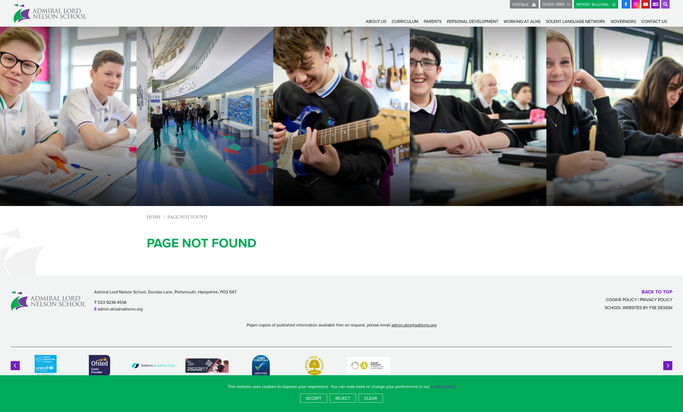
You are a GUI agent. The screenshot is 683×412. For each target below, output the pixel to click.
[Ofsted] (99, 365)
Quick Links (553, 4)
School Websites (623, 307)
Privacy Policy (656, 299)
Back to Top (657, 291)
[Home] (49, 13)
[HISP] (207, 365)
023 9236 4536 (112, 302)
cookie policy (443, 386)
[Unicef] (45, 365)
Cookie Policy (621, 299)
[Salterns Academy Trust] (153, 365)
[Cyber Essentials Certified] (261, 365)
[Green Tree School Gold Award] (314, 365)
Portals (521, 4)
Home (154, 217)
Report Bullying (593, 4)
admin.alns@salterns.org (120, 309)
